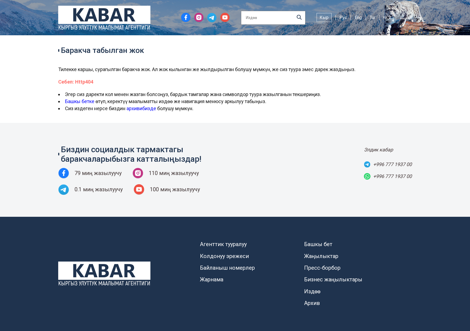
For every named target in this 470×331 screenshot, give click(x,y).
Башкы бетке (79, 101)
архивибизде (141, 108)
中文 (387, 17)
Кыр (324, 17)
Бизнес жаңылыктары (333, 279)
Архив (312, 303)
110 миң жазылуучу (174, 173)
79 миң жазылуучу (98, 173)
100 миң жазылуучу (175, 189)
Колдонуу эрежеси (224, 256)
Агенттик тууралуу (223, 244)
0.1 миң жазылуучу (99, 189)
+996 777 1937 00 (392, 164)
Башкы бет (318, 244)
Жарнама (211, 279)
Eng (358, 17)
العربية (406, 17)
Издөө (312, 291)
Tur (372, 17)
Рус (343, 17)
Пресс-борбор (322, 268)
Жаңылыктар (321, 256)
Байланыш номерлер (227, 268)
